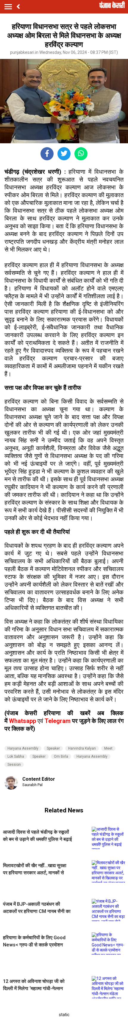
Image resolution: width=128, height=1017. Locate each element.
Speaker (53, 748)
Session (14, 764)
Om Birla (61, 756)
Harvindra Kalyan (82, 748)
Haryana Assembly (22, 748)
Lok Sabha (15, 756)
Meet (108, 748)
